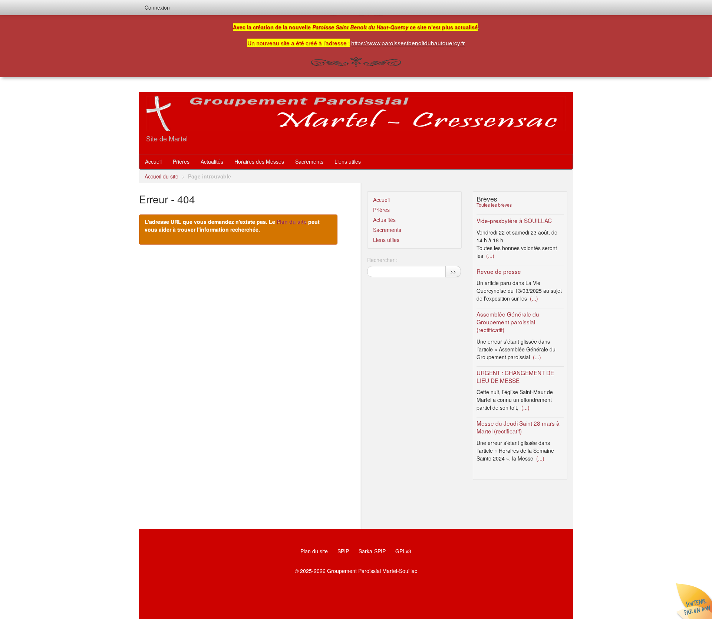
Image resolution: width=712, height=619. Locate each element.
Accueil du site (161, 176)
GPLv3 (403, 551)
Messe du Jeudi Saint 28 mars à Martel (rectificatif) (518, 427)
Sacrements (309, 161)
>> (453, 271)
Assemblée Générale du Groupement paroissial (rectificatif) (508, 322)
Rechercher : (382, 259)
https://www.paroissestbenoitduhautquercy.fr (408, 43)
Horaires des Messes (259, 161)
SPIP (343, 551)
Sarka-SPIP (372, 551)
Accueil (153, 161)
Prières (181, 161)
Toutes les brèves (494, 205)
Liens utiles (347, 161)
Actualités (212, 161)
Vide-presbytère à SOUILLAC (514, 220)
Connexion (157, 7)
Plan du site (292, 221)
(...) (489, 255)
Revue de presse (499, 271)
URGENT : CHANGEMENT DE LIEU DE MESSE (515, 376)
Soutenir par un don (693, 600)
